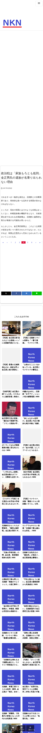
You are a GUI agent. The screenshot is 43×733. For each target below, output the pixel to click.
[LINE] (37, 293)
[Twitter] (6, 293)
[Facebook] (16, 293)
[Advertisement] (21, 54)
